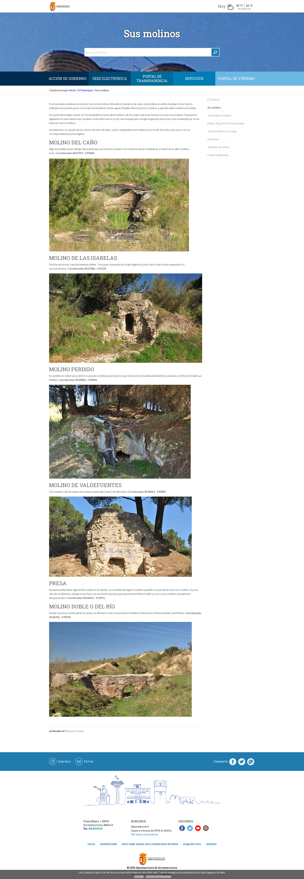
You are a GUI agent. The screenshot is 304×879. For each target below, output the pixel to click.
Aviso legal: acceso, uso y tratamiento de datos (150, 844)
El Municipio (85, 90)
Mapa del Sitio (192, 844)
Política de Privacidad (158, 876)
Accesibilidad (108, 844)
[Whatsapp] (250, 761)
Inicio (72, 90)
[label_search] (215, 52)
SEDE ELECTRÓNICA (110, 78)
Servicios (194, 78)
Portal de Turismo (236, 78)
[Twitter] (241, 761)
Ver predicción (244, 8)
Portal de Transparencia (152, 78)
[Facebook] (232, 761)
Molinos (70, 731)
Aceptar (139, 876)
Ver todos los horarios (144, 834)
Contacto (211, 844)
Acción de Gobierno (68, 78)
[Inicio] (59, 6)
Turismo (79, 731)
